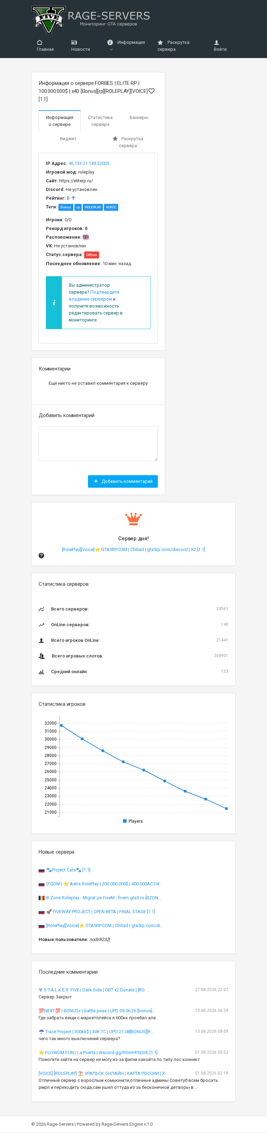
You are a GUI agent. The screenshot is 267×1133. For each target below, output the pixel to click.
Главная (45, 49)
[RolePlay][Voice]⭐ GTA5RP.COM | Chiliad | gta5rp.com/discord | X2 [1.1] (133, 549)
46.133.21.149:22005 (88, 163)
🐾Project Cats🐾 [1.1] (68, 869)
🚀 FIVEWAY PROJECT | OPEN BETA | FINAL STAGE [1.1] (100, 911)
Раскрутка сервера (173, 46)
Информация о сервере (59, 121)
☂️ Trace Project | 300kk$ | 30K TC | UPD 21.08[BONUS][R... (96, 1031)
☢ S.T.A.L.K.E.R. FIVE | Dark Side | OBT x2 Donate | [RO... (93, 989)
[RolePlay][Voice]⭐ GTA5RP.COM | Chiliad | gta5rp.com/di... (104, 925)
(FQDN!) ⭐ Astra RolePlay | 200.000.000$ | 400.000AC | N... (104, 883)
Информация (130, 42)
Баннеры (139, 117)
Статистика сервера (100, 121)
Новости (80, 49)
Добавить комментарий (126, 481)
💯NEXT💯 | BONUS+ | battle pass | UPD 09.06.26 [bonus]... (97, 1010)
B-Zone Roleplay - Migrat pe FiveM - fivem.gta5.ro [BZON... (103, 897)
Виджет (68, 138)
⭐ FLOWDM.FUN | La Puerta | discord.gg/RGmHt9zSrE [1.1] (98, 1052)
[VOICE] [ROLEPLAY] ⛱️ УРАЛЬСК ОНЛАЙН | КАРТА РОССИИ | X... (103, 1073)
